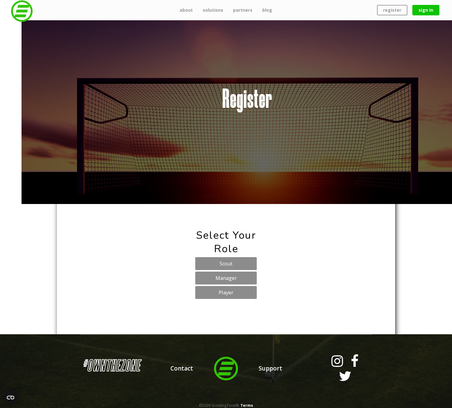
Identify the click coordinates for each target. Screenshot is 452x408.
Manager (226, 278)
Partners (242, 10)
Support (270, 368)
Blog (267, 10)
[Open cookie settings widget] (10, 397)
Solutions (213, 10)
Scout (226, 263)
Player (226, 292)
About (186, 10)
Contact (181, 368)
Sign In (425, 10)
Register (392, 10)
